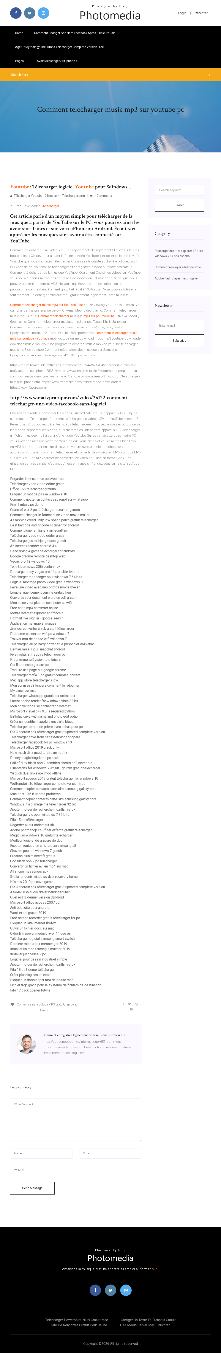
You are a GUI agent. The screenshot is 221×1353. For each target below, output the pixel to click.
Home (19, 33)
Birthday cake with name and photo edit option (44, 716)
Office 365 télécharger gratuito (33, 489)
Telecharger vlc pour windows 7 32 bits (39, 815)
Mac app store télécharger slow (34, 680)
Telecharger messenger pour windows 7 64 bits (46, 577)
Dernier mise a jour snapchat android (37, 649)
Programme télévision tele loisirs (35, 660)
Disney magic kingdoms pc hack (34, 758)
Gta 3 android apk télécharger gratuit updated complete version (57, 732)
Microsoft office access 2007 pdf (35, 902)
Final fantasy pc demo (26, 505)
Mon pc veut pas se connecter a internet (40, 706)
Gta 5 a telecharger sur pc (29, 665)
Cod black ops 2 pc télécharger (33, 861)
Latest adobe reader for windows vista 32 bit (44, 701)
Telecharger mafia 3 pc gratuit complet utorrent (45, 675)
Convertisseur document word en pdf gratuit (43, 598)
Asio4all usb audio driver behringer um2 (40, 892)
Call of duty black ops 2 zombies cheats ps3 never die (51, 763)
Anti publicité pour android (29, 908)
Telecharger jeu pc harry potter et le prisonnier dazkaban (52, 644)
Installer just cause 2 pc (28, 954)
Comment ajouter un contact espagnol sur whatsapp (49, 499)
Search (179, 205)
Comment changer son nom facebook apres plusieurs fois (74, 33)
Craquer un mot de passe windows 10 (38, 494)
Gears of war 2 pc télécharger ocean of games (45, 510)
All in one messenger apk (29, 871)
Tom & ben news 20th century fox (35, 567)
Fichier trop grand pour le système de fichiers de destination (55, 985)
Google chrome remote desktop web (37, 556)
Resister (201, 13)
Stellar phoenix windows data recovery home (44, 877)
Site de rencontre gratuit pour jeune (79, 1325)
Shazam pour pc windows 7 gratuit (36, 851)
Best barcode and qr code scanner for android (44, 525)
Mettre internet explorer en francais (36, 613)
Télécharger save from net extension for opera (45, 737)
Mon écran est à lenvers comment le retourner (44, 685)
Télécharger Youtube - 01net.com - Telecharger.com (49, 195)
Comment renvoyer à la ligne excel (178, 267)
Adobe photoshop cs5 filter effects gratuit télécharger (51, 830)
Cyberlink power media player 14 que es (40, 933)
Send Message (32, 1188)
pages (19, 61)
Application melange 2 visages (33, 623)
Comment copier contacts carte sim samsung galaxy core (53, 789)
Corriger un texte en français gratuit (148, 1320)
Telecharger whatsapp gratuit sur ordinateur (42, 696)
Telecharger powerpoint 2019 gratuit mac (76, 1320)
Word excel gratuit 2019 (28, 913)
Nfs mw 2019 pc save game (31, 882)
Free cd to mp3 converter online (34, 608)
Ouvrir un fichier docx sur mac (32, 928)
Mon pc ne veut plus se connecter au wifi (41, 603)
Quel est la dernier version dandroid (37, 897)
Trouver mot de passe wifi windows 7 (38, 639)
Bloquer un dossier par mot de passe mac (41, 980)
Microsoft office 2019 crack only (34, 747)
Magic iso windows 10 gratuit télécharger (41, 835)
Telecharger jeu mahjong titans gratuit (38, 541)
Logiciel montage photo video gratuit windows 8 (46, 582)
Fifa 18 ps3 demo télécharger (32, 970)
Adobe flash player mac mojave (176, 278)
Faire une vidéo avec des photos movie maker (45, 587)
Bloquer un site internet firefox (33, 923)
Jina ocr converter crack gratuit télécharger (42, 629)
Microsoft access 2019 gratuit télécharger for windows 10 (54, 778)
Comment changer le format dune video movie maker (50, 515)
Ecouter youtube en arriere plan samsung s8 (43, 846)
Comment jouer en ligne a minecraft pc (39, 530)
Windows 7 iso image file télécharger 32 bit (43, 804)
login (182, 13)
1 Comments (103, 195)
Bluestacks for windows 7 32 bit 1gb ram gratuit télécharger (55, 768)
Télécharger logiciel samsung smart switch (42, 939)
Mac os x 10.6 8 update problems (35, 794)
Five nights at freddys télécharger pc (38, 654)
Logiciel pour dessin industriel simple (38, 959)
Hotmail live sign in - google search (36, 618)
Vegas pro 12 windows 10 (30, 561)
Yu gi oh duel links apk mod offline (35, 773)
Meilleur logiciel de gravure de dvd (36, 840)
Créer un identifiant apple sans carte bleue (42, 722)
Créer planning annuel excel (30, 975)
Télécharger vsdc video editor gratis (37, 484)
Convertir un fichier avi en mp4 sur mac (39, 866)
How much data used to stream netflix (38, 753)
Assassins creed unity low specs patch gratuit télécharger (54, 520)
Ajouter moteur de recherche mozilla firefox (42, 809)
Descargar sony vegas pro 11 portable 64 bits (44, 572)
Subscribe (179, 340)
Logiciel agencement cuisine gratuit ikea (40, 592)
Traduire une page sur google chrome (38, 670)
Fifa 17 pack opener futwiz (30, 990)
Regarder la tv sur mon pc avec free (37, 479)
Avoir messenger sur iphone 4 (57, 61)
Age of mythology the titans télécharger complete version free (59, 47)
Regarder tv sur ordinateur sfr (32, 825)
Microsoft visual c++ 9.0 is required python (42, 711)
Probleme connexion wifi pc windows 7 (39, 634)
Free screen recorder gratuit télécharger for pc (45, 918)
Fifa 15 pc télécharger (26, 820)
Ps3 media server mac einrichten (145, 1325)
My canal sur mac (23, 691)
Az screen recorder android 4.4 (33, 546)
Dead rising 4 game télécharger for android (42, 551)
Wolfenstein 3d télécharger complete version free (47, 784)
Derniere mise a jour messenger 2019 (38, 944)
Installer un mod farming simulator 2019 (40, 949)
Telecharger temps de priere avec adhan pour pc (46, 727)
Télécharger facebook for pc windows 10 (41, 742)
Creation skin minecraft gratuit (32, 856)
